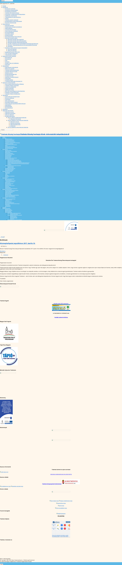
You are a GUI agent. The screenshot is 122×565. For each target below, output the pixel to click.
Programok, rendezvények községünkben (15, 14)
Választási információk (8, 110)
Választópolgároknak (15, 124)
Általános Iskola (9, 73)
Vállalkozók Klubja (9, 89)
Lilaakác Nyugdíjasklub (10, 87)
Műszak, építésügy (9, 98)
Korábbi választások (10, 116)
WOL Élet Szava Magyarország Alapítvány (15, 91)
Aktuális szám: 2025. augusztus (61, 303)
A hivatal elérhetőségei (10, 29)
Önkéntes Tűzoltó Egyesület (12, 92)
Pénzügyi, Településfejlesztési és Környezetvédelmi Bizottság (22, 45)
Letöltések (5, 109)
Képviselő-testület (9, 25)
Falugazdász (8, 78)
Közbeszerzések (9, 35)
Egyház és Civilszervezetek (9, 82)
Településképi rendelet (10, 54)
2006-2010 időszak (12, 50)
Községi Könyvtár (9, 75)
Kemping (7, 61)
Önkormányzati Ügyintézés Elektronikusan (15, 103)
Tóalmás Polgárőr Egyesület (12, 85)
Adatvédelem (8, 105)
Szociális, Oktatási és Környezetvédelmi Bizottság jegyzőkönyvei (23, 43)
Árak (6, 60)
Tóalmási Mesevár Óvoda (11, 71)
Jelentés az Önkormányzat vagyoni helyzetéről (16, 48)
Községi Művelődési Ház (11, 74)
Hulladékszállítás (9, 80)
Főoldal (4, 6)
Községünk (5, 7)
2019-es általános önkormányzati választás (18, 127)
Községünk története (10, 8)
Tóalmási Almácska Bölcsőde (12, 70)
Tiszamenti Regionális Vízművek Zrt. (13, 81)
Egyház (7, 18)
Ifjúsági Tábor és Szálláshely (12, 63)
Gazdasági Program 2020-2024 (12, 52)
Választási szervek (9, 112)
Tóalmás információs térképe (12, 13)
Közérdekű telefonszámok (11, 102)
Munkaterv (10, 46)
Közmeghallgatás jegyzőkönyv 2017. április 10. (17, 243)
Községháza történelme (10, 11)
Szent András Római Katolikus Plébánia (14, 84)
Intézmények (6, 66)
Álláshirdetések (8, 28)
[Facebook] (0, 2)
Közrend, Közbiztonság (10, 22)
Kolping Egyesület (9, 88)
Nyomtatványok (9, 107)
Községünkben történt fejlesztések (13, 21)
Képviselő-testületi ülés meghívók (16, 39)
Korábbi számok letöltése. (61, 317)
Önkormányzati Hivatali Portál (12, 96)
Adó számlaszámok (9, 101)
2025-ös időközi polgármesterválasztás (17, 117)
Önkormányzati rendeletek (11, 31)
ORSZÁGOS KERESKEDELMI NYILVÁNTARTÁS (61, 474)
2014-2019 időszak (12, 49)
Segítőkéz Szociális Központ (11, 77)
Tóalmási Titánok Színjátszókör (12, 94)
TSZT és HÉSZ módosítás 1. (11, 53)
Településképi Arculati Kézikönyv (13, 17)
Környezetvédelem (9, 32)
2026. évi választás (9, 114)
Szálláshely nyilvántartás (11, 15)
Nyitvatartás (8, 59)
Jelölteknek (13, 126)
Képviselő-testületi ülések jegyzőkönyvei (17, 42)
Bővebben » (3, 251)
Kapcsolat (7, 64)
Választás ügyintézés (15, 123)
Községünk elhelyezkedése (11, 10)
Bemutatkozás (8, 57)
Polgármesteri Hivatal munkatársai (13, 27)
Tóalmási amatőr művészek (11, 20)
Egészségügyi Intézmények (11, 67)
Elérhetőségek (8, 106)
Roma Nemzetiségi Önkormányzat (13, 36)
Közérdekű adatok (9, 34)
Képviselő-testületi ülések (11, 38)
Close (2, 564)
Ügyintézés (5, 95)
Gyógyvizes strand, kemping (9, 56)
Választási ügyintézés (10, 113)
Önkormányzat (6, 24)
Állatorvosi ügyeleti (9, 68)
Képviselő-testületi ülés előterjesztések (17, 41)
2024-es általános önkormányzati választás (18, 120)
